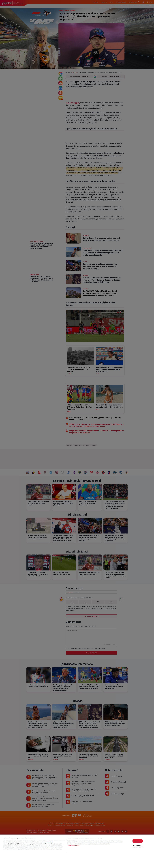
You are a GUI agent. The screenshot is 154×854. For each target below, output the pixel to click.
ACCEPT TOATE (138, 841)
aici (47, 846)
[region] (77, 844)
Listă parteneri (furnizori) (73, 845)
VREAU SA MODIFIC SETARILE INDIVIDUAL (137, 846)
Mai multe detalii (48, 841)
